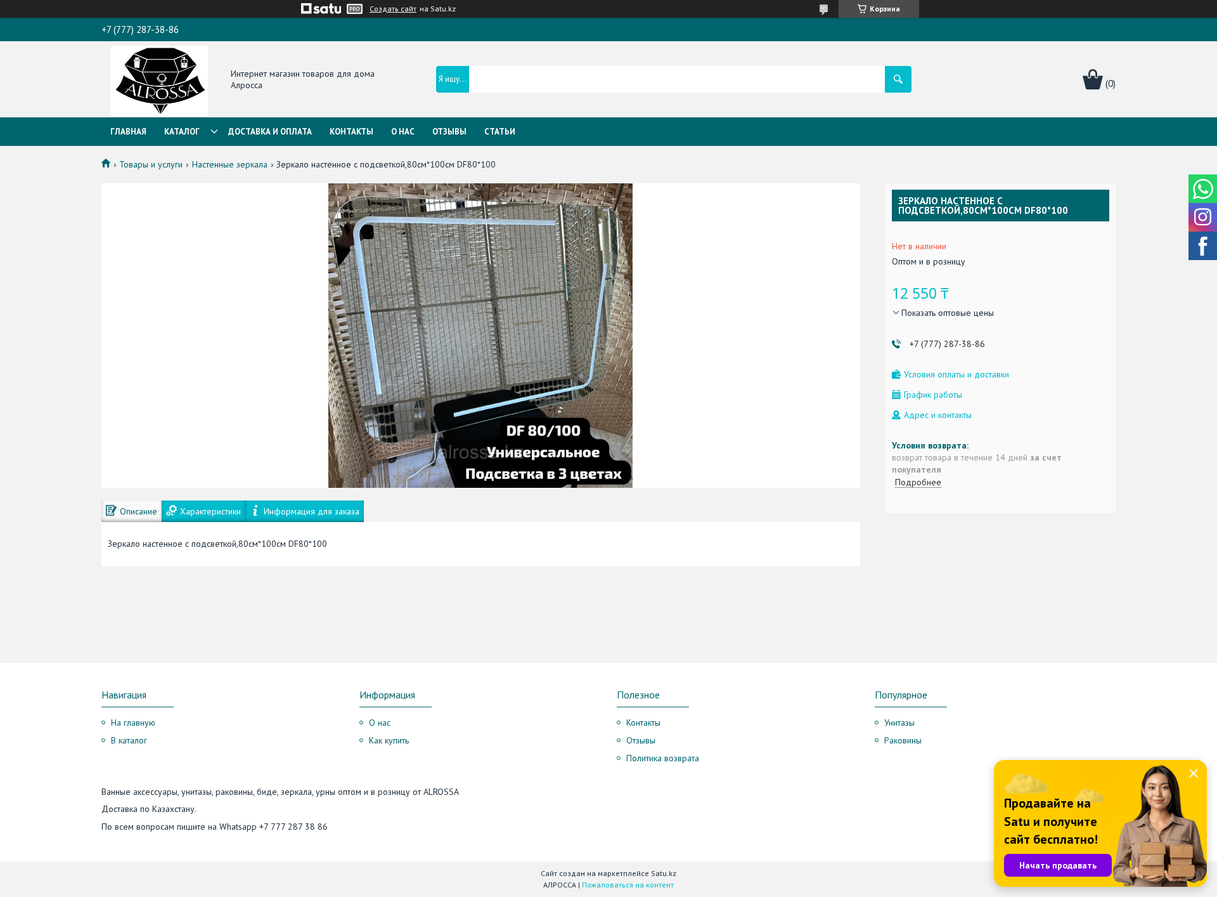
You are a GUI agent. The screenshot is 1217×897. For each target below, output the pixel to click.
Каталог (182, 131)
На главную (133, 722)
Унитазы (899, 722)
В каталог (129, 740)
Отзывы (449, 131)
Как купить (389, 740)
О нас (403, 131)
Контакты (351, 131)
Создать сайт (393, 8)
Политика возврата (662, 758)
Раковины (903, 740)
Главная (128, 131)
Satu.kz (663, 873)
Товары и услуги (151, 164)
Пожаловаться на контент (628, 884)
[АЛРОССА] (159, 80)
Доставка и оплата (270, 131)
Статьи (499, 131)
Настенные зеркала (229, 164)
